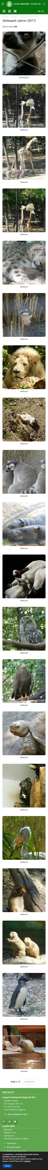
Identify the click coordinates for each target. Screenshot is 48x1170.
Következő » (30, 1082)
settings (27, 1161)
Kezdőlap (5, 17)
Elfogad (7, 1166)
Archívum (14, 17)
